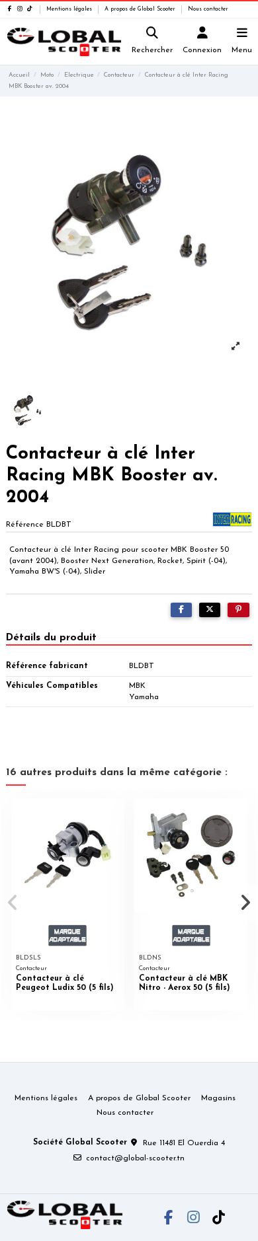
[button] (12, 903)
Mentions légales (70, 9)
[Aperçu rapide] (114, 817)
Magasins (218, 1098)
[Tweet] (209, 610)
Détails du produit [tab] (51, 637)
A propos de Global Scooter (141, 9)
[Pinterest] (238, 610)
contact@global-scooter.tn (135, 1158)
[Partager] (181, 610)
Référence (25, 525)
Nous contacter (208, 9)
